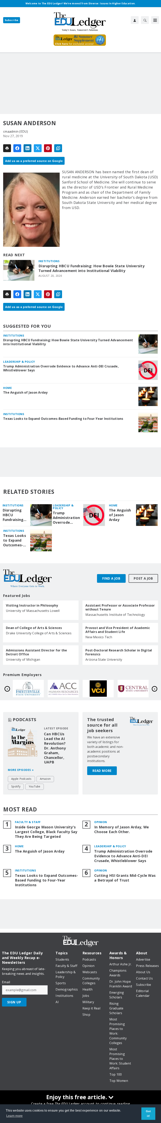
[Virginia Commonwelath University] (98, 688)
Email (6, 982)
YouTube (34, 786)
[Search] (145, 20)
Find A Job (111, 578)
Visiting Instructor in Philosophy (32, 605)
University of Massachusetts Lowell (33, 611)
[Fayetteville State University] (28, 688)
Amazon (45, 779)
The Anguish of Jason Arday (25, 392)
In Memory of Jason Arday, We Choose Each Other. (121, 829)
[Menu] (155, 20)
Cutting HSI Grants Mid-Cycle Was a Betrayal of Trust (125, 877)
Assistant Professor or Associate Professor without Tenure (120, 607)
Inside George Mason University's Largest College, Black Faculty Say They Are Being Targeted (46, 832)
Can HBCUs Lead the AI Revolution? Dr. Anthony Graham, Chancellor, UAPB (55, 748)
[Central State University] (133, 688)
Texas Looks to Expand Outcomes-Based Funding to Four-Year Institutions (63, 419)
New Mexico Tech (98, 637)
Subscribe (11, 20)
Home (7, 388)
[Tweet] (38, 148)
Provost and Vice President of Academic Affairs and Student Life (117, 630)
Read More (102, 771)
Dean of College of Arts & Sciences (34, 628)
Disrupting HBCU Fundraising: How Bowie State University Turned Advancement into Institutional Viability (91, 268)
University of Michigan (23, 659)
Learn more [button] (14, 1115)
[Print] (7, 148)
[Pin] (48, 148)
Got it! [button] (148, 1113)
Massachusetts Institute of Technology (115, 614)
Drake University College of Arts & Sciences (38, 633)
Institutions (48, 261)
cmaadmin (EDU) (15, 131)
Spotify (15, 786)
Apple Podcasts (21, 779)
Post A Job (143, 578)
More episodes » (21, 770)
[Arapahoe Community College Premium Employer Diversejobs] (63, 688)
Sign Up (14, 1002)
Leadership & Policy (19, 362)
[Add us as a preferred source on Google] (58, 148)
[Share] (17, 148)
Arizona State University (103, 659)
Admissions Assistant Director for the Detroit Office (36, 652)
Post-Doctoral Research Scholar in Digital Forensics (118, 652)
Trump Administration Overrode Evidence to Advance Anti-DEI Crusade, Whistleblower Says (61, 368)
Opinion (100, 822)
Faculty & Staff (28, 822)
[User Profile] (135, 20)
